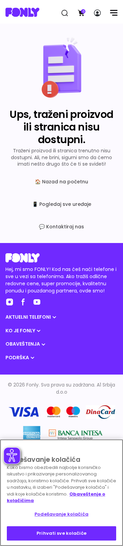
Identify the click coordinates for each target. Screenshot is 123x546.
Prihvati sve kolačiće (61, 533)
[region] (61, 492)
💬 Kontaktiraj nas (61, 226)
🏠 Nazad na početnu (61, 181)
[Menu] (114, 13)
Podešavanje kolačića (61, 514)
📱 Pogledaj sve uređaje (61, 204)
